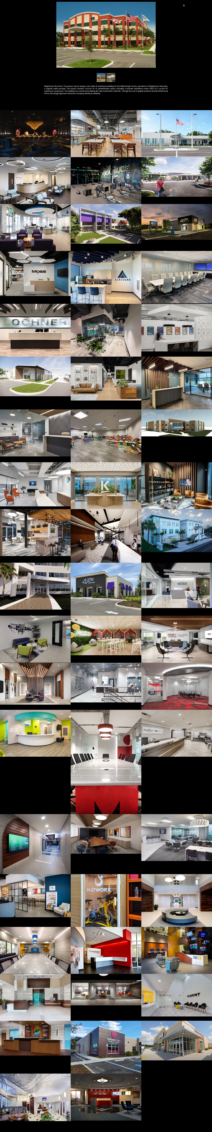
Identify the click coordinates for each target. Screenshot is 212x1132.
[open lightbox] (35, 133)
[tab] (75, 105)
